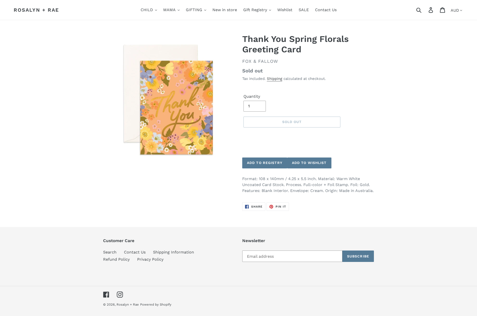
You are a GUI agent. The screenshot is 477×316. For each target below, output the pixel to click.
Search (110, 252)
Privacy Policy (150, 259)
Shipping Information (173, 252)
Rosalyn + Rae (36, 10)
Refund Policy (116, 259)
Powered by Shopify (155, 304)
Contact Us (135, 252)
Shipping (274, 78)
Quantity (251, 96)
